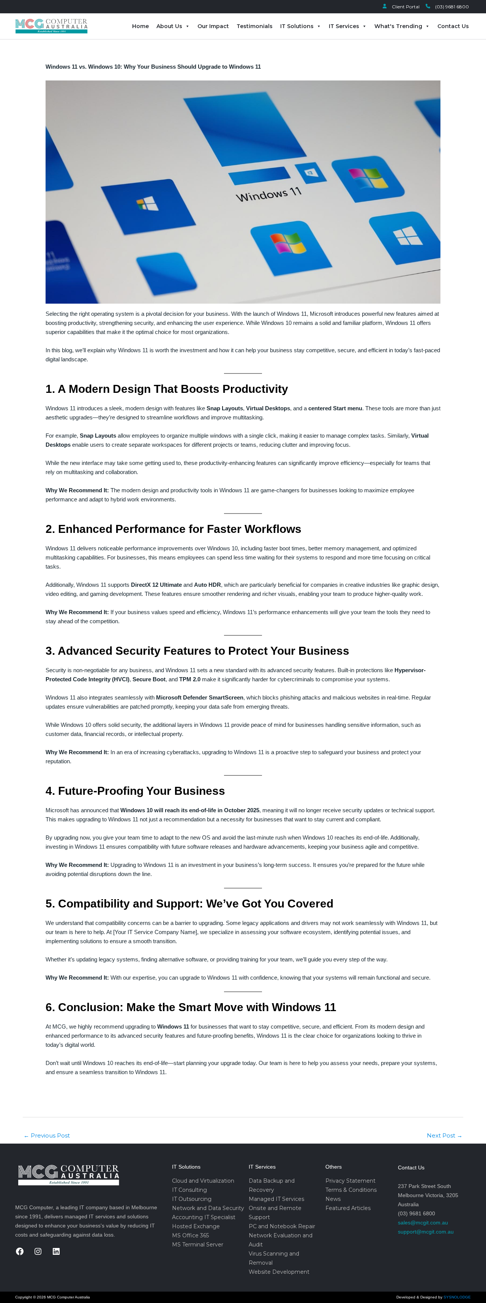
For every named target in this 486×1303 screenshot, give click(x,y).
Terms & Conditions (351, 1189)
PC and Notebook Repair (282, 1226)
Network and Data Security (208, 1208)
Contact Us (453, 26)
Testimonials (255, 26)
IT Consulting (189, 1189)
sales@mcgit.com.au (423, 1222)
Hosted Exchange (196, 1226)
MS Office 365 (190, 1235)
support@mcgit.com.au (426, 1232)
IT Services (344, 26)
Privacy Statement (350, 1180)
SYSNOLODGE (457, 1297)
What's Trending (398, 26)
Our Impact (213, 26)
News (333, 1199)
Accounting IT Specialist (203, 1217)
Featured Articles (348, 1208)
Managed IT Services (276, 1199)
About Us (169, 26)
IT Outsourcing (191, 1199)
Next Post (444, 1135)
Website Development (279, 1271)
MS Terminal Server (197, 1244)
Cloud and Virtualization (203, 1180)
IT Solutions (297, 26)
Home (140, 26)
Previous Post (47, 1135)
